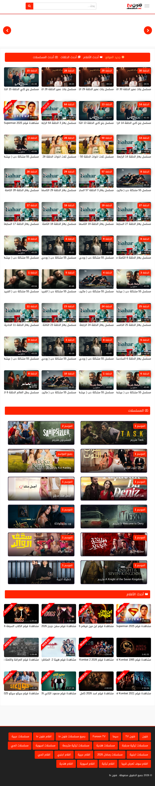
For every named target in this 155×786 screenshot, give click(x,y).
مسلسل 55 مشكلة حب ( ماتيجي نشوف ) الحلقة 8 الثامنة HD (116, 190)
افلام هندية (66, 763)
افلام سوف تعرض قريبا (134, 763)
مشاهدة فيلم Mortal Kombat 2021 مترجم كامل (124, 693)
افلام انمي (44, 754)
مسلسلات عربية (20, 736)
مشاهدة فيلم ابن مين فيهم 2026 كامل (91, 626)
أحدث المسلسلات (44, 57)
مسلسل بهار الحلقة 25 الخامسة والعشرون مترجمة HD (120, 324)
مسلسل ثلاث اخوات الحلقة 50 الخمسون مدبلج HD (86, 156)
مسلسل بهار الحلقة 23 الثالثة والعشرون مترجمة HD (46, 324)
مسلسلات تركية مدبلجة (135, 745)
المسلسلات (136, 410)
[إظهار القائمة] (147, 5)
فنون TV (130, 736)
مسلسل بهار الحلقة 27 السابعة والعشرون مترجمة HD (120, 223)
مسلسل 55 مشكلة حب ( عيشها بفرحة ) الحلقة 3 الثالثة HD (117, 291)
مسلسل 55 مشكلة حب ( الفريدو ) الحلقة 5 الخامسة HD (45, 291)
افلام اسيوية (87, 763)
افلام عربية (84, 754)
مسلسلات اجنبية (139, 754)
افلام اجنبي (64, 754)
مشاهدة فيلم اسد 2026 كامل (97, 693)
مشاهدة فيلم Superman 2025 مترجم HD (127, 626)
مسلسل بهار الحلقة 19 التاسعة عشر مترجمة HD (86, 223)
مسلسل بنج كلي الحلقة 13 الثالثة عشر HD (90, 122)
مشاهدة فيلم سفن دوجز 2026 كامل (55, 626)
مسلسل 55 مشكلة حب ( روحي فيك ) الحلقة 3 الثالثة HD (44, 358)
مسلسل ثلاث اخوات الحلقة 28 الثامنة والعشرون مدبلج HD (43, 156)
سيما (115, 736)
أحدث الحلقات (69, 57)
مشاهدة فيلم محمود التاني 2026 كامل (54, 693)
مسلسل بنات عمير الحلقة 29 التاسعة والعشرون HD (85, 89)
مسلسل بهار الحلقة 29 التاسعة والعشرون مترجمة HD (45, 190)
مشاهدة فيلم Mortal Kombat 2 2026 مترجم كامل (85, 659)
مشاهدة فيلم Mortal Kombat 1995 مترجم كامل (124, 659)
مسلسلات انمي (19, 745)
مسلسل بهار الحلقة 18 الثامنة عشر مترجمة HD (49, 223)
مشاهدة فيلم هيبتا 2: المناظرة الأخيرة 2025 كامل (47, 659)
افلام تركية (108, 763)
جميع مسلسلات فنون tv (72, 736)
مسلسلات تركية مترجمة (75, 745)
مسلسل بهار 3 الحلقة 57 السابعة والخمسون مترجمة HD (82, 190)
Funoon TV (99, 736)
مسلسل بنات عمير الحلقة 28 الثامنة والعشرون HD (48, 89)
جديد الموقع (113, 57)
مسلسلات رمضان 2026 (110, 754)
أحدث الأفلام (91, 57)
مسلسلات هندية (105, 745)
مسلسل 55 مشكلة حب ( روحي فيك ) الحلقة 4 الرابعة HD (43, 257)
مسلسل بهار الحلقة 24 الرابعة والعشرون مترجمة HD (84, 324)
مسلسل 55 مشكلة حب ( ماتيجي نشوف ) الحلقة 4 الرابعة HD (79, 291)
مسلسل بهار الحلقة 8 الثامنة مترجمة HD (128, 257)
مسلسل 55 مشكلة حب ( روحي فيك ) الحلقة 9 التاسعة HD (80, 257)
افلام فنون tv (43, 736)
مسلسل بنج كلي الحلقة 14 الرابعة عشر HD (127, 122)
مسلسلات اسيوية (45, 745)
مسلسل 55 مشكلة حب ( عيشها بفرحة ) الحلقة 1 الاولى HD (80, 392)
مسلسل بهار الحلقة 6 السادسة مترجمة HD (126, 358)
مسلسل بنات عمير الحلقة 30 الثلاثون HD (128, 89)
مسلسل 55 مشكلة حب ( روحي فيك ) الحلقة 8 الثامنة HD (81, 358)
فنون (145, 736)
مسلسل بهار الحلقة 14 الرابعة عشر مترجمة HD (124, 156)
